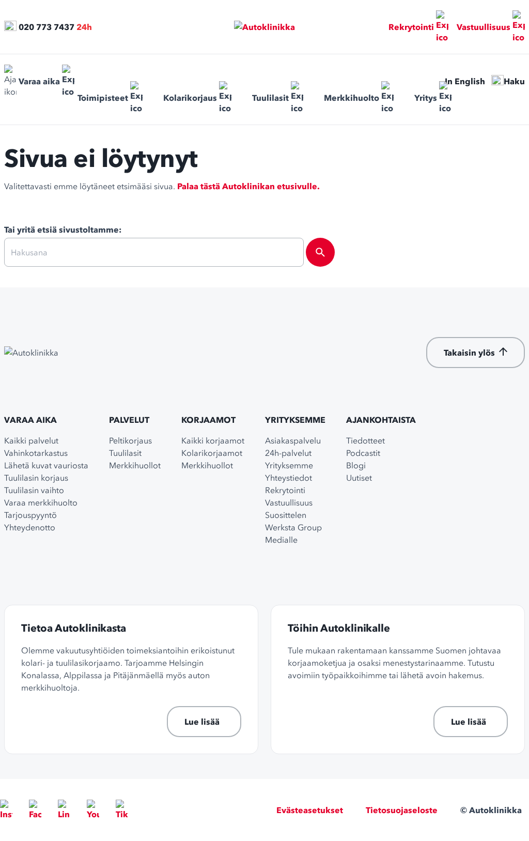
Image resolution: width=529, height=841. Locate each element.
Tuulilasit (270, 98)
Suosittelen (285, 515)
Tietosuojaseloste (402, 810)
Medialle (281, 539)
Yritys (425, 98)
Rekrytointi (411, 27)
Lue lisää (202, 721)
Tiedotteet (365, 440)
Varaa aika (39, 81)
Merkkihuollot (135, 465)
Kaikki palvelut (31, 440)
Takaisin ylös (469, 352)
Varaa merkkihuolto (40, 502)
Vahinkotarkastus (36, 453)
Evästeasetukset (309, 810)
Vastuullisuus (483, 27)
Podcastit (363, 453)
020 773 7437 (46, 27)
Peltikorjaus (130, 440)
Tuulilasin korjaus (36, 477)
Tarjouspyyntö (30, 515)
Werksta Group (293, 527)
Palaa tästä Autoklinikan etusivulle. (248, 186)
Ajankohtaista (381, 420)
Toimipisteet (102, 98)
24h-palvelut (288, 453)
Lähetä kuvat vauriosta (46, 465)
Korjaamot (208, 420)
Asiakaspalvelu (293, 440)
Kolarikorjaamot (211, 453)
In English (465, 81)
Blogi (356, 465)
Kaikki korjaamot (212, 440)
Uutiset (359, 477)
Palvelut (129, 420)
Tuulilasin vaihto (34, 490)
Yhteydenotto (29, 527)
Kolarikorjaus (190, 98)
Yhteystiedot (288, 477)
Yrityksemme (295, 420)
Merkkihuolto (351, 98)
